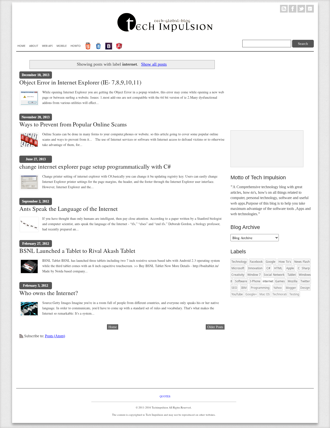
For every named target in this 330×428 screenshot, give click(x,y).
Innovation (255, 268)
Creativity (237, 275)
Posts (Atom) (55, 336)
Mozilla (292, 281)
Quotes (165, 396)
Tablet (291, 275)
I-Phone (255, 281)
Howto (76, 46)
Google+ (251, 294)
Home (21, 46)
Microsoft (237, 268)
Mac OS (264, 294)
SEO (234, 288)
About (33, 46)
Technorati (280, 294)
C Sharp (304, 268)
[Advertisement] (266, 91)
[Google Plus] (310, 8)
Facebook (256, 262)
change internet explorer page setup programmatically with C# (95, 166)
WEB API (47, 46)
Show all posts (154, 64)
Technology (239, 262)
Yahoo (277, 288)
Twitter (305, 281)
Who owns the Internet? (48, 293)
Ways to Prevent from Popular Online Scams (73, 124)
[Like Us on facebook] (292, 8)
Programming (260, 288)
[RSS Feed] (284, 8)
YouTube (237, 294)
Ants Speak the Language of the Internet (68, 208)
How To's (285, 262)
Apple (290, 268)
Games (280, 281)
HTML (278, 268)
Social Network (274, 275)
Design (305, 288)
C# (268, 268)
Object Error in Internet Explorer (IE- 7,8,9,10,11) (80, 82)
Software (241, 281)
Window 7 (254, 275)
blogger (291, 288)
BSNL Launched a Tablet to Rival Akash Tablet (77, 250)
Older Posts (215, 327)
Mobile (62, 46)
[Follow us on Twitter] (301, 8)
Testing (294, 294)
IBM (244, 288)
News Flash (302, 262)
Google (270, 262)
